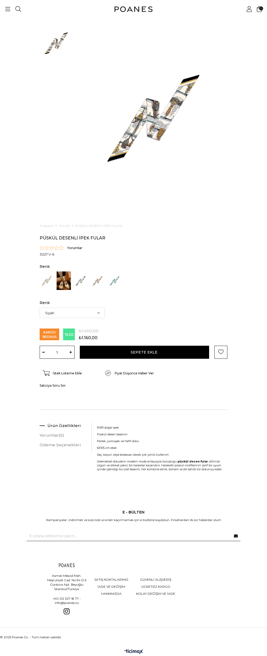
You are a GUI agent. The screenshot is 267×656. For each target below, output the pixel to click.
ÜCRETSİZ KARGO (155, 587)
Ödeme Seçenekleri (60, 444)
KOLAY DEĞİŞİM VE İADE (155, 594)
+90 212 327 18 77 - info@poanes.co (67, 601)
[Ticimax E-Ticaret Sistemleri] (133, 652)
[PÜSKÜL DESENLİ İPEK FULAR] (47, 280)
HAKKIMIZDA (111, 594)
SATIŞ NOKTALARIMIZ (111, 579)
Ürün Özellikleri (64, 425)
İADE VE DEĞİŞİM (111, 587)
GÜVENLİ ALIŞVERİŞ (155, 579)
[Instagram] (67, 611)
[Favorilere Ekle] (221, 352)
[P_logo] (66, 565)
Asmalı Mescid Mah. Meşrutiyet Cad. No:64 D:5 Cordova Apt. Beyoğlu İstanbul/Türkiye (66, 582)
